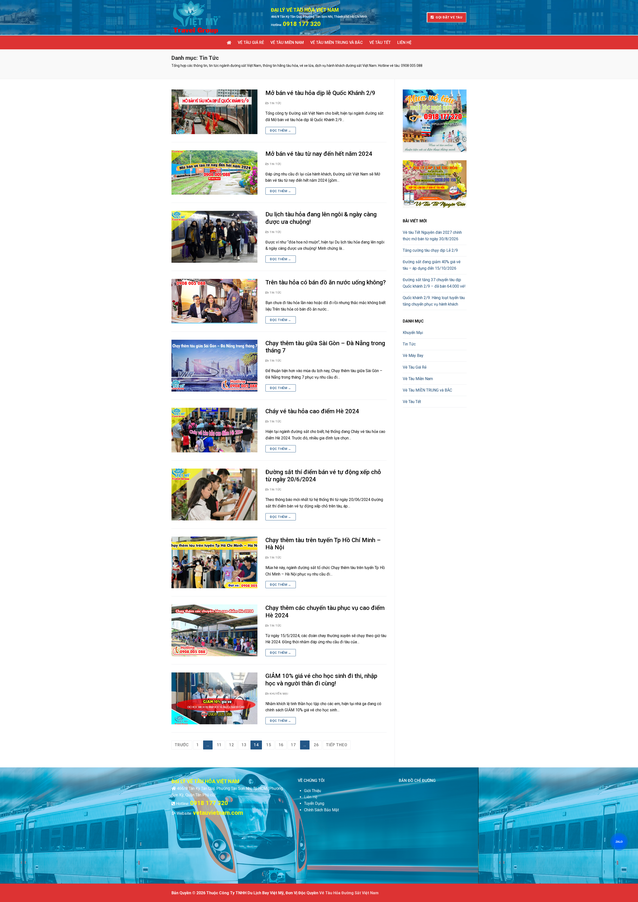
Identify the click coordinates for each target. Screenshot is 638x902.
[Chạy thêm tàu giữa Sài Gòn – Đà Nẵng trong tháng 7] (214, 366)
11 (219, 744)
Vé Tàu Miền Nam (418, 378)
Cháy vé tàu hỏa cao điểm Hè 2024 (312, 411)
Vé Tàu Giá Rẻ (414, 367)
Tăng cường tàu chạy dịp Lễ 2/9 (430, 250)
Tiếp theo (336, 744)
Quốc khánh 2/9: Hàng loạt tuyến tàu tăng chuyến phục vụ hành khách (434, 301)
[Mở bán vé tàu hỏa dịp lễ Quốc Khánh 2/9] (214, 111)
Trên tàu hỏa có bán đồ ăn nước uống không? (325, 282)
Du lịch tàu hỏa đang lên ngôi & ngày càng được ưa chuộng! (321, 218)
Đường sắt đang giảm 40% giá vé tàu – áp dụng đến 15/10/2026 (432, 265)
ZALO (619, 841)
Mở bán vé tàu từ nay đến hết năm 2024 (318, 153)
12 (231, 744)
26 (316, 744)
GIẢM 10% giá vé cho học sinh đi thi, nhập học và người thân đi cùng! (321, 679)
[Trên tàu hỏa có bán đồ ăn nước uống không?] (214, 301)
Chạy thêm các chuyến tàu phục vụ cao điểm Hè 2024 (325, 611)
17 (293, 744)
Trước (182, 744)
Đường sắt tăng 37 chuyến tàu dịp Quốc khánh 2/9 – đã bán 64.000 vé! (434, 283)
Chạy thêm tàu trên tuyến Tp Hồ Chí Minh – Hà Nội (323, 544)
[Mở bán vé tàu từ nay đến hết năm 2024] (214, 172)
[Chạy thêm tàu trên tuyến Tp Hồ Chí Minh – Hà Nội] (214, 562)
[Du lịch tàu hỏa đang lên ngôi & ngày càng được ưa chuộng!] (214, 237)
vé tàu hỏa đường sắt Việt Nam (349, 893)
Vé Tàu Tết (412, 401)
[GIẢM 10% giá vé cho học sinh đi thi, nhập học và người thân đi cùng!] (214, 698)
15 (268, 744)
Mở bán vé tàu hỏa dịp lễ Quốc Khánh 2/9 (320, 92)
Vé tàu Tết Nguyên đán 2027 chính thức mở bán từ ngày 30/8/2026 (432, 235)
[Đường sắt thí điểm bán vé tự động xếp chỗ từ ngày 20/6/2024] (214, 494)
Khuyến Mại (278, 693)
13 (243, 744)
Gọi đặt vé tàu (449, 17)
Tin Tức (275, 103)
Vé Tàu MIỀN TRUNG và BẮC (427, 390)
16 (281, 744)
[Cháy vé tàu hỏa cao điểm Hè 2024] (214, 430)
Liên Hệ (310, 797)
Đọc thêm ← (280, 130)
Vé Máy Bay (413, 355)
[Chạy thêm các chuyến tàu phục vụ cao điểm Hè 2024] (214, 630)
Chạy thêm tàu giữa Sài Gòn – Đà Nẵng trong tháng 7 (325, 347)
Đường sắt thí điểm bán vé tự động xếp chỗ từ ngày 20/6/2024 (323, 476)
